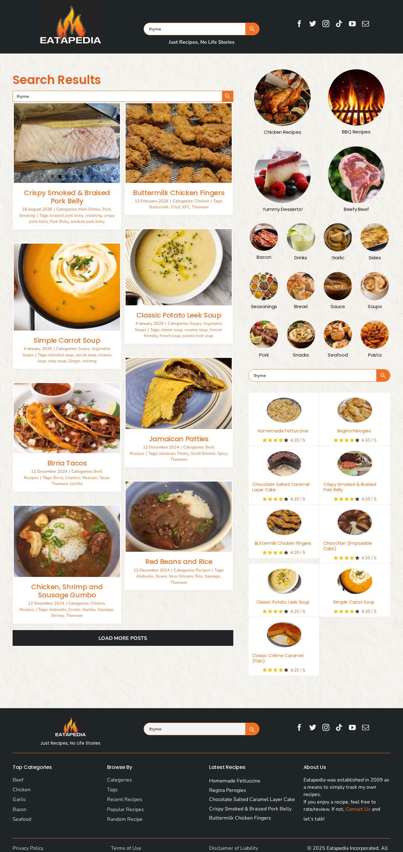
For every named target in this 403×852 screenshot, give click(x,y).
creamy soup (196, 330)
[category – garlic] (338, 237)
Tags (112, 789)
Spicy (222, 453)
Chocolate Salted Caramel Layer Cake (280, 487)
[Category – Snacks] (301, 334)
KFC (186, 207)
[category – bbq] (356, 97)
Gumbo (89, 609)
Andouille (57, 609)
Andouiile (145, 576)
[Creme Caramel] (284, 634)
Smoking (27, 215)
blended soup (61, 355)
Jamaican (167, 453)
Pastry (183, 453)
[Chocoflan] (355, 522)
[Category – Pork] (264, 334)
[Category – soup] (374, 286)
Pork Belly (59, 221)
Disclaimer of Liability (233, 848)
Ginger (74, 361)
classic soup (172, 330)
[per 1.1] (355, 410)
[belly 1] (355, 463)
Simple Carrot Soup (67, 340)
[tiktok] (339, 23)
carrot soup (86, 355)
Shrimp (57, 615)
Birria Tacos (67, 463)
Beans (161, 576)
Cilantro (72, 478)
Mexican (89, 478)
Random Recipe (125, 819)
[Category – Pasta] (374, 334)
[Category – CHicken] (282, 97)
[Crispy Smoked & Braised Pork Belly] (67, 143)
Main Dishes (89, 209)
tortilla (76, 484)
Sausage (212, 576)
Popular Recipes (125, 809)
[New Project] (284, 522)
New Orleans (181, 576)
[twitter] (312, 23)
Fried (175, 207)
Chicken (202, 201)
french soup (170, 336)
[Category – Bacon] (264, 237)
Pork (106, 209)
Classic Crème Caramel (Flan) (278, 658)
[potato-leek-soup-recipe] (284, 581)
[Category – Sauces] (338, 286)
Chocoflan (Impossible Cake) (347, 546)
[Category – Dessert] (282, 174)
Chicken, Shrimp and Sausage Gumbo (67, 591)
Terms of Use (126, 848)
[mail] (365, 23)
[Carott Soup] (355, 581)
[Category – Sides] (374, 237)
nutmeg (89, 361)
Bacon (19, 809)
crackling (93, 215)
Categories (119, 779)
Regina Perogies (354, 431)
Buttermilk (159, 207)
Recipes (137, 453)
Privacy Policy (28, 848)
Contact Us (358, 809)
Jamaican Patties (179, 439)
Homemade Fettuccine (283, 431)
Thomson (200, 207)
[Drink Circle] (301, 237)
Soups (195, 323)
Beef (209, 447)
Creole (74, 609)
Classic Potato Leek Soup (178, 315)
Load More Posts (123, 638)
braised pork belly (66, 215)
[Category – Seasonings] (264, 286)
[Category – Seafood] (338, 334)
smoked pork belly (88, 221)
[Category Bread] (301, 286)
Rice (199, 576)
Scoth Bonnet (203, 453)
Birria (58, 478)
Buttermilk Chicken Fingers (178, 193)
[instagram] (325, 23)
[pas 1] (284, 410)
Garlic (19, 799)
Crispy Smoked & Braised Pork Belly (67, 197)
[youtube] (352, 23)
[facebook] (299, 23)
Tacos (104, 478)
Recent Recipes (124, 799)
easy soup (57, 361)
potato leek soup (198, 336)
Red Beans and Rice (178, 562)
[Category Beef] (356, 174)
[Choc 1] (284, 463)
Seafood (22, 819)
